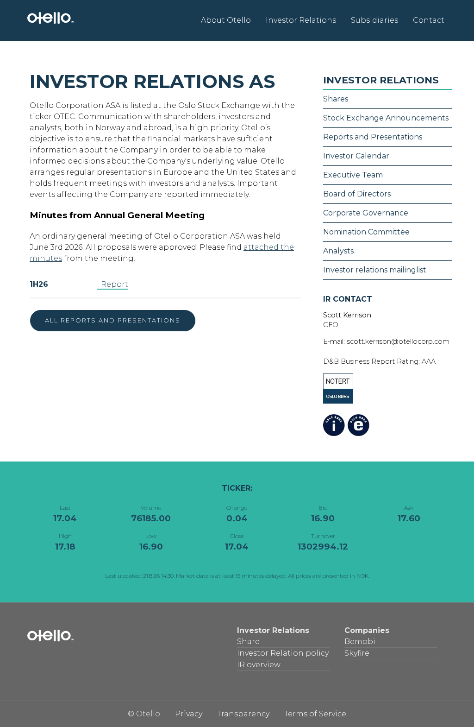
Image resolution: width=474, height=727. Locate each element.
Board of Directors (357, 194)
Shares (335, 99)
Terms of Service (315, 713)
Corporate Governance (365, 213)
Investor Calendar (356, 156)
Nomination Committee (366, 232)
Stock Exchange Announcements (386, 118)
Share (248, 641)
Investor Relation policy (283, 653)
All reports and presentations (113, 320)
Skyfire (356, 653)
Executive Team (353, 175)
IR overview (259, 664)
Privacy (188, 713)
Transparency (243, 713)
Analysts (338, 251)
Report (114, 284)
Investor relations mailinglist (374, 270)
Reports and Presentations (372, 137)
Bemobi (359, 641)
